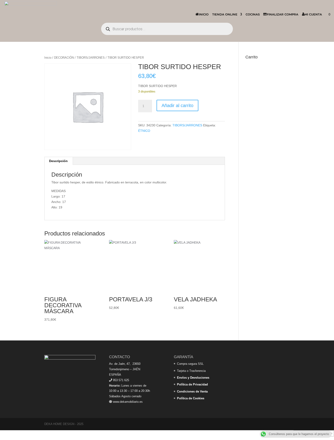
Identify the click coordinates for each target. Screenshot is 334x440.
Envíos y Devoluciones (193, 377)
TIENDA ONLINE (224, 14)
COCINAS (253, 14)
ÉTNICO (144, 130)
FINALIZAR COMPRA (282, 14)
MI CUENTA (313, 14)
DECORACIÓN (64, 57)
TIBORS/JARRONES (91, 57)
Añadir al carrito (177, 105)
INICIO (204, 14)
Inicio (47, 57)
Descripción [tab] (58, 161)
